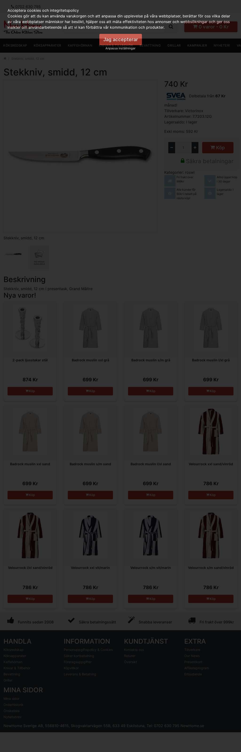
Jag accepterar (120, 39)
